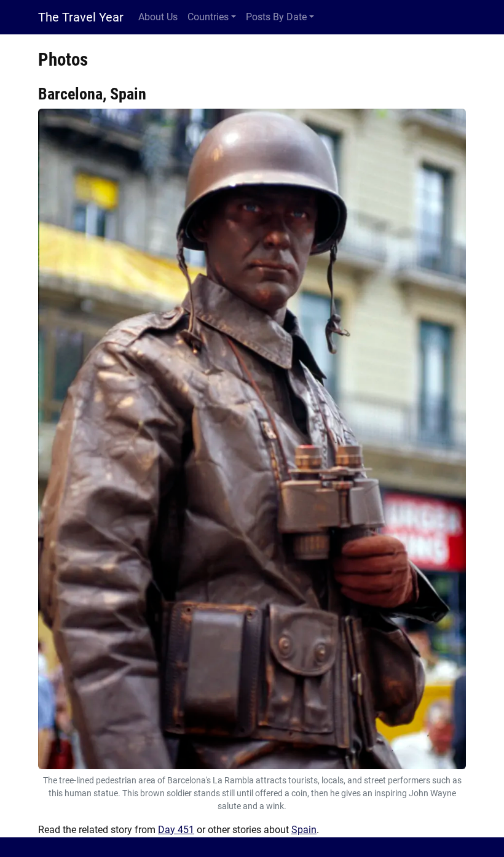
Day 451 (176, 830)
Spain (304, 830)
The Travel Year (81, 17)
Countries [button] (208, 17)
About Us (158, 17)
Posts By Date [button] (276, 17)
